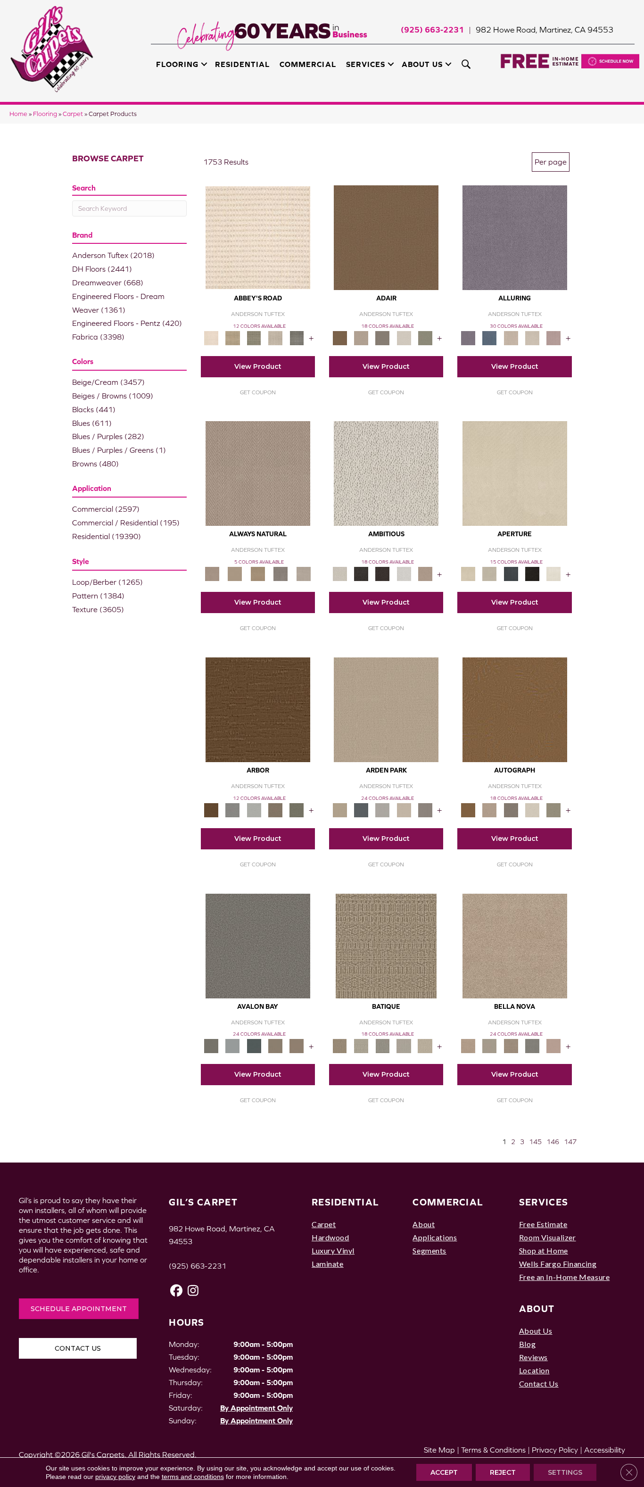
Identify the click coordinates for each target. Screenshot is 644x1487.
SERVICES (543, 1201)
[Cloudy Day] (382, 809)
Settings (565, 1472)
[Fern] (297, 809)
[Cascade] (511, 1045)
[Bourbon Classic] (386, 237)
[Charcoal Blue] (254, 1045)
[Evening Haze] (425, 809)
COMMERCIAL (448, 1201)
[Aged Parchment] (386, 945)
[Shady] (281, 573)
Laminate (328, 1263)
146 (552, 1142)
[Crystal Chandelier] (425, 1045)
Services (365, 64)
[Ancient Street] (361, 1045)
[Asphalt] (258, 945)
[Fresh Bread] (425, 573)
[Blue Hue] (361, 809)
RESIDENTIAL (345, 1201)
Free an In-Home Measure (564, 1276)
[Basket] (258, 472)
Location (534, 1370)
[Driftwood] (275, 809)
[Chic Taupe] (275, 337)
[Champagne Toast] (361, 337)
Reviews (533, 1357)
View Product (257, 366)
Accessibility (604, 1449)
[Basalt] (511, 337)
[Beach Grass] (514, 945)
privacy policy (115, 1476)
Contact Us (539, 1383)
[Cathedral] (382, 1045)
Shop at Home (543, 1250)
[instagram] (193, 1290)
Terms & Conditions (493, 1449)
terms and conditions (193, 1476)
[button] (204, 64)
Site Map (439, 1449)
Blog (527, 1343)
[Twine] (303, 573)
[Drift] (404, 809)
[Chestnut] (258, 709)
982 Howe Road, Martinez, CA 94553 (544, 29)
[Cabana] (489, 1045)
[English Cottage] (425, 337)
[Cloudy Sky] (232, 809)
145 (535, 1142)
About (424, 1224)
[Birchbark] (532, 337)
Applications (435, 1237)
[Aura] (258, 237)
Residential (242, 64)
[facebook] (176, 1290)
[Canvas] (386, 472)
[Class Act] (382, 337)
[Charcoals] (361, 573)
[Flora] (554, 1045)
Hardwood (330, 1237)
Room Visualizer (547, 1237)
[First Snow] (554, 573)
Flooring (177, 64)
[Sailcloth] (258, 573)
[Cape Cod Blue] (511, 573)
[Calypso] (232, 1045)
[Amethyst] (514, 237)
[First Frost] (404, 573)
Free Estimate (543, 1224)
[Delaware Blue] (297, 337)
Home (18, 113)
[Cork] (235, 573)
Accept (444, 1472)
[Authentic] (386, 709)
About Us (422, 64)
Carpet (73, 113)
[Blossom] (554, 337)
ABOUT (537, 1308)
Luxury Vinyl (333, 1250)
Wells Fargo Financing (557, 1263)
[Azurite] (489, 337)
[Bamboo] (232, 337)
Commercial (308, 64)
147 (570, 1142)
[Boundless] (254, 337)
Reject (503, 1472)
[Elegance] (404, 337)
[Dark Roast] (382, 573)
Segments (429, 1250)
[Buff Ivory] (514, 472)
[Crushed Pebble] (404, 1045)
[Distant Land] (297, 1045)
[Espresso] (532, 573)
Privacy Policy (555, 1449)
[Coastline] (254, 809)
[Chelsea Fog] (532, 1045)
